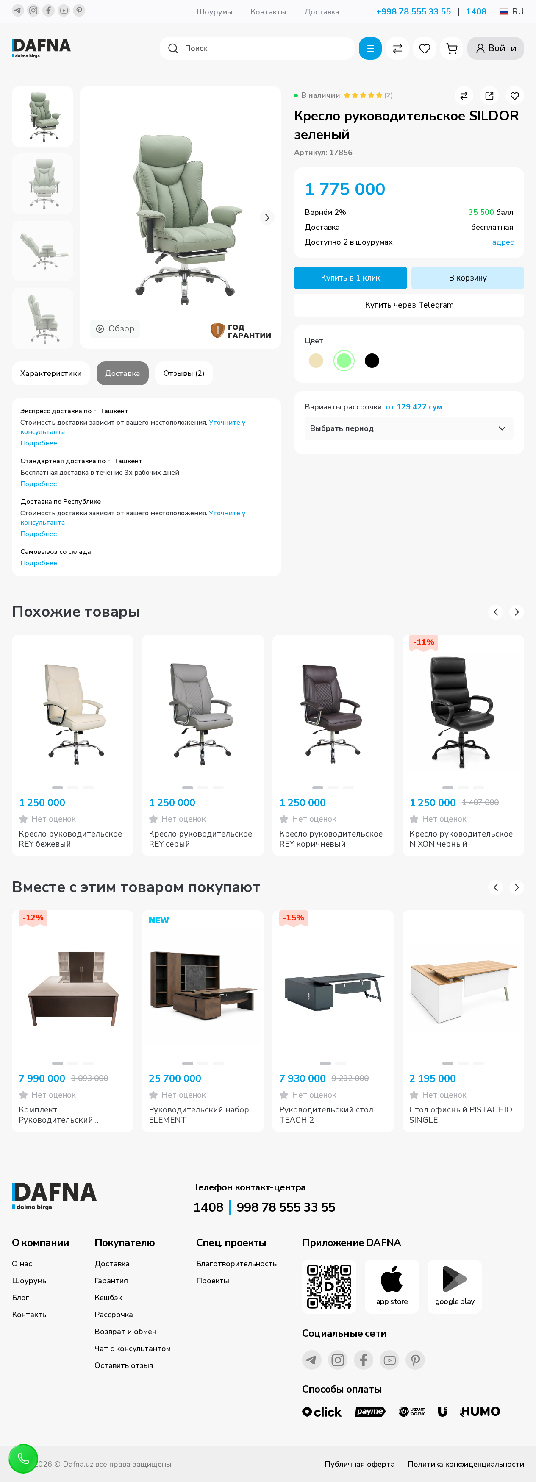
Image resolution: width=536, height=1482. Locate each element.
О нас (22, 1264)
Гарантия (111, 1281)
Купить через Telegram (409, 305)
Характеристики (51, 373)
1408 (476, 11)
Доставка (321, 12)
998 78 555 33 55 (286, 1207)
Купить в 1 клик (350, 278)
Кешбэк (108, 1298)
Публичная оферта (360, 1464)
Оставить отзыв (123, 1365)
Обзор (121, 328)
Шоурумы (215, 12)
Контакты (268, 12)
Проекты (212, 1281)
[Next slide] (267, 217)
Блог (20, 1298)
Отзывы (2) (184, 373)
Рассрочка (113, 1315)
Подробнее (38, 443)
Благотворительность (236, 1264)
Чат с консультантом (132, 1348)
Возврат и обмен (125, 1331)
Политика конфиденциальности (466, 1464)
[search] (257, 48)
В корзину (468, 278)
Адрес (503, 242)
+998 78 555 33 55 (413, 11)
